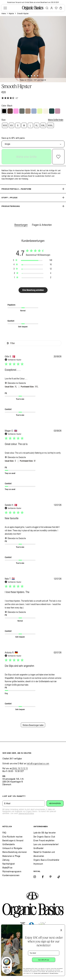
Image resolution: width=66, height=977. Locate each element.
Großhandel (38, 848)
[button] (5, 8)
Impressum (38, 863)
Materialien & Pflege (11, 856)
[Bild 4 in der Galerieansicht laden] (37, 76)
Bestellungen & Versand (12, 840)
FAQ (4, 832)
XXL (43, 125)
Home (4, 13)
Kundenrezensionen (10, 875)
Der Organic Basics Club (44, 836)
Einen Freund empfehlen (43, 840)
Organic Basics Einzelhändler (46, 859)
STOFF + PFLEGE (9, 197)
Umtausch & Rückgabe (12, 848)
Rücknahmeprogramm (11, 871)
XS (11, 125)
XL (36, 125)
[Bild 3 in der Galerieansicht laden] (34, 76)
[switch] (7, 971)
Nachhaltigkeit (8, 863)
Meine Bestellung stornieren (14, 852)
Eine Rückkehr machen (12, 836)
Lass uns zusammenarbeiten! (46, 844)
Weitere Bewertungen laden (33, 725)
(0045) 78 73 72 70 (20, 768)
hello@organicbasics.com (38, 763)
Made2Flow (7, 867)
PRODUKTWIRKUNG (11, 206)
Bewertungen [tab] (21, 225)
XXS (5, 125)
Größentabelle (8, 844)
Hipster (11, 13)
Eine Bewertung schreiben (33, 289)
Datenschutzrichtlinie (26, 813)
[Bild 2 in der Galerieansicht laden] (31, 76)
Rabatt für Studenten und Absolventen (44, 854)
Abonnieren (55, 803)
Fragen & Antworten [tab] (42, 225)
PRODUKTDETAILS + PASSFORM (16, 189)
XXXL (50, 125)
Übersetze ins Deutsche (17, 383)
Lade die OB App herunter (44, 832)
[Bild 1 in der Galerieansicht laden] (28, 76)
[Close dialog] (62, 926)
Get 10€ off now (43, 960)
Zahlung (5, 859)
